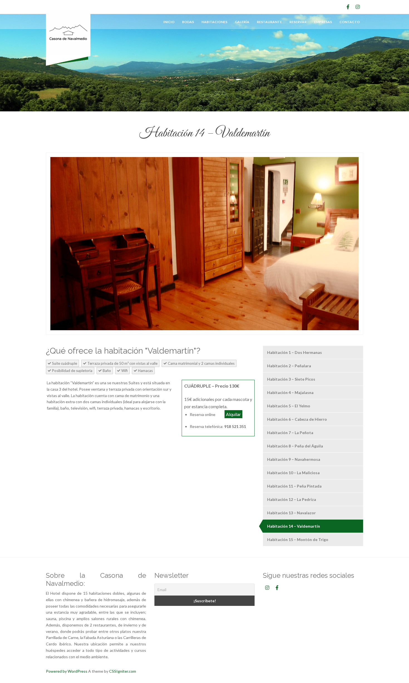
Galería (242, 22)
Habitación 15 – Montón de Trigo (297, 539)
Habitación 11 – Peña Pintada (294, 486)
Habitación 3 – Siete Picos (291, 379)
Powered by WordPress (66, 671)
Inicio (168, 22)
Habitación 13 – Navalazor (291, 512)
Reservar (298, 22)
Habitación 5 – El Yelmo (288, 405)
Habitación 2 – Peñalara (289, 365)
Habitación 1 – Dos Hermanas (294, 352)
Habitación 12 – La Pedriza (291, 499)
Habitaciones (214, 22)
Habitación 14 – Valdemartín (293, 526)
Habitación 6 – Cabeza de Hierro (297, 419)
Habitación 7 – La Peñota (290, 432)
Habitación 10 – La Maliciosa (293, 472)
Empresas (323, 22)
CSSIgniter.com (122, 671)
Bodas (188, 22)
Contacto (349, 22)
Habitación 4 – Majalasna (290, 392)
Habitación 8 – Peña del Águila (295, 446)
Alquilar (233, 414)
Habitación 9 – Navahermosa (293, 459)
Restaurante (269, 22)
